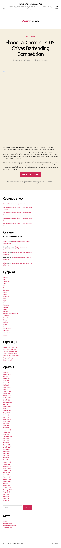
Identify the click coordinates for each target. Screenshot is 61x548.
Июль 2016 (6, 475)
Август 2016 (6, 472)
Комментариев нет (42, 60)
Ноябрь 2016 (6, 468)
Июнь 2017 (6, 455)
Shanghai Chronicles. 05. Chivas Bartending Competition (30, 48)
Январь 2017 (6, 464)
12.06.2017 (30, 60)
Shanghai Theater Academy (10, 313)
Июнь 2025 (6, 383)
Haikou (5, 292)
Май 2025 (6, 385)
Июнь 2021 (6, 440)
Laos (4, 303)
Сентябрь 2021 (7, 436)
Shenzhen (6, 315)
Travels (5, 324)
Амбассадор (48, 181)
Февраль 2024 (7, 410)
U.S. (4, 326)
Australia (5, 277)
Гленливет (21, 183)
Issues (4, 298)
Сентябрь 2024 (7, 402)
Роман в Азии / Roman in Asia (30, 4)
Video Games (6, 333)
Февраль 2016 (7, 479)
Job (44, 181)
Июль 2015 (6, 494)
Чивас (39, 183)
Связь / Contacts (7, 360)
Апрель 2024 (6, 406)
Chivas (27, 181)
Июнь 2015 (6, 496)
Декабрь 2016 (7, 466)
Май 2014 (6, 500)
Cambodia (6, 281)
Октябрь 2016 (7, 470)
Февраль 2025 (7, 391)
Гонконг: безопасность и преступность (14, 204)
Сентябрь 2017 (7, 449)
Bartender (22, 181)
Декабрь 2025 (7, 376)
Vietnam (5, 335)
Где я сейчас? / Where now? (10, 347)
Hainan (5, 294)
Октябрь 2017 (7, 447)
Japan (4, 300)
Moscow (5, 307)
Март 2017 (6, 460)
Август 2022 (6, 423)
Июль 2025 (6, 380)
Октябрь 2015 (7, 487)
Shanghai (32, 36)
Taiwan (5, 320)
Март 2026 (6, 372)
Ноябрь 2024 (6, 398)
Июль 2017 (6, 453)
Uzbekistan (6, 330)
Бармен (14, 183)
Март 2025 (6, 389)
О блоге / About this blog (10, 351)
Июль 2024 (6, 404)
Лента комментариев (9, 525)
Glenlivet (39, 181)
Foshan (5, 288)
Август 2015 (6, 492)
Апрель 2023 (6, 419)
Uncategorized (7, 328)
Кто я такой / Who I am (9, 349)
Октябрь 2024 (7, 400)
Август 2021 (6, 438)
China (4, 283)
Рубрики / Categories (9, 358)
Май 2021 (6, 443)
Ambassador (13, 181)
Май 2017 (6, 457)
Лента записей (7, 523)
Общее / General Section (10, 353)
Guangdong (6, 290)
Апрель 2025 (6, 387)
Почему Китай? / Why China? (11, 355)
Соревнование (33, 183)
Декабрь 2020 (7, 445)
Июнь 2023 (6, 417)
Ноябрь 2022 (6, 421)
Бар (11, 183)
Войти (5, 521)
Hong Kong (6, 296)
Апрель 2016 (6, 477)
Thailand (5, 322)
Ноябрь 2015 (6, 485)
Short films (6, 318)
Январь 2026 (6, 374)
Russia (5, 309)
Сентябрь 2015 (7, 490)
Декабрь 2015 (7, 483)
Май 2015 (6, 498)
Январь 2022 (6, 432)
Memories (6, 305)
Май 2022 (6, 428)
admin (20, 60)
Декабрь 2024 (7, 395)
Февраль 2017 (7, 462)
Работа (26, 183)
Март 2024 (6, 408)
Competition (33, 181)
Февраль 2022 (7, 430)
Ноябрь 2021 (6, 434)
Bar (27, 36)
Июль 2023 (6, 415)
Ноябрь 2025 (6, 378)
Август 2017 (6, 451)
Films (4, 285)
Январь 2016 (6, 481)
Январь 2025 (6, 393)
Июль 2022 (6, 425)
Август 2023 (6, 413)
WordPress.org (7, 527)
